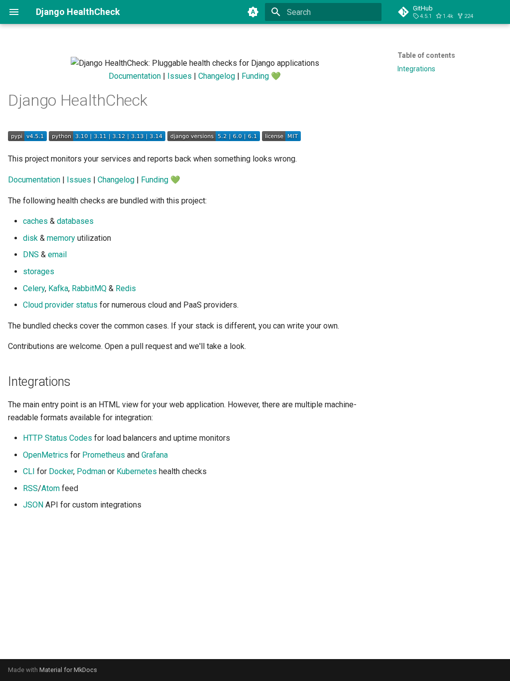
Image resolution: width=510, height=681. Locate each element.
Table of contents (426, 55)
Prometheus (103, 455)
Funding (255, 76)
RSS (30, 488)
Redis (126, 288)
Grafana (154, 455)
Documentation (135, 76)
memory (61, 238)
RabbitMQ (89, 288)
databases (75, 221)
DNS (31, 254)
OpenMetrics (45, 455)
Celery (34, 288)
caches (35, 221)
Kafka (58, 288)
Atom (50, 488)
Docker (61, 471)
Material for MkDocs (68, 670)
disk (30, 238)
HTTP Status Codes (57, 438)
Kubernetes (137, 471)
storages (38, 271)
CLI (29, 471)
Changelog (216, 76)
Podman (91, 471)
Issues (179, 76)
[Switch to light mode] (253, 12)
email (57, 254)
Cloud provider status (60, 305)
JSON (33, 505)
